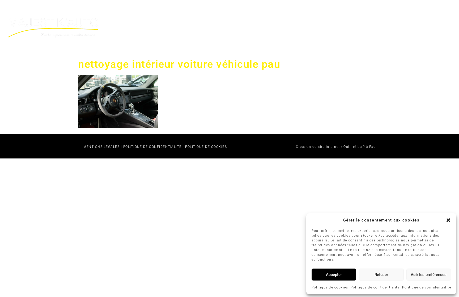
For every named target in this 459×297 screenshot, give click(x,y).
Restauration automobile (283, 11)
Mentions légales (101, 147)
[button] (448, 220)
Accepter (334, 274)
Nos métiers (210, 11)
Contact (388, 11)
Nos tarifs (348, 11)
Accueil (169, 11)
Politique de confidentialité (375, 287)
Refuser (381, 274)
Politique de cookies (330, 287)
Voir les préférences (429, 274)
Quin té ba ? (354, 147)
